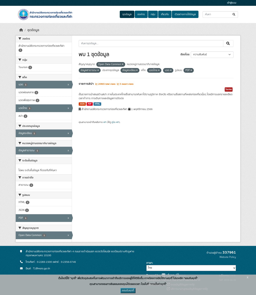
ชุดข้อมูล (127, 14)
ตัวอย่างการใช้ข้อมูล (185, 14)
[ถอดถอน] (122, 64)
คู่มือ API (115, 122)
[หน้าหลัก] (21, 30)
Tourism (228, 89)
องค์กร (141, 14)
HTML (97, 104)
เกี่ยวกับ (165, 14)
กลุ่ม (153, 14)
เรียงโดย (184, 54)
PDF (89, 104)
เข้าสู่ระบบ (231, 3)
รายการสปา (86, 83)
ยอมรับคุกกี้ (128, 290)
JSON (82, 104)
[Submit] (234, 14)
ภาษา (149, 263)
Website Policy (227, 257)
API (104, 122)
